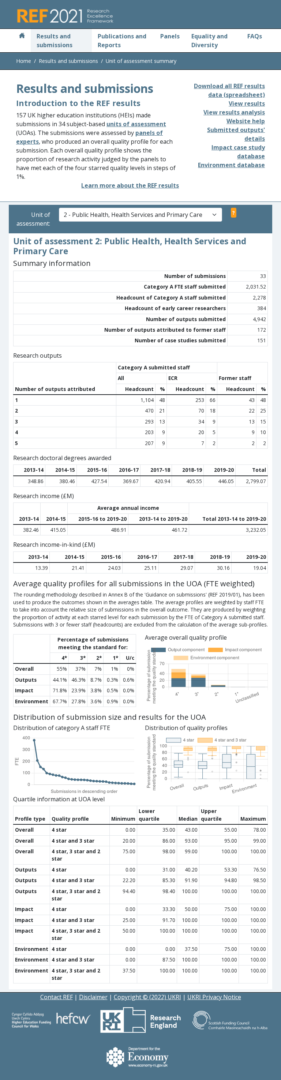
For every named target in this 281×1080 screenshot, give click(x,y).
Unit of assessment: (33, 219)
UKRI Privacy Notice (214, 997)
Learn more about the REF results (130, 185)
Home (23, 60)
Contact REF (56, 997)
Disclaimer (93, 997)
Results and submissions (54, 40)
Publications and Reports (122, 40)
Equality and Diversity (209, 40)
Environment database (231, 165)
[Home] (22, 36)
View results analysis (234, 112)
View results (247, 103)
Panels (170, 36)
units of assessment (136, 124)
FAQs (254, 36)
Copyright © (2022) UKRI (147, 997)
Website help (245, 121)
